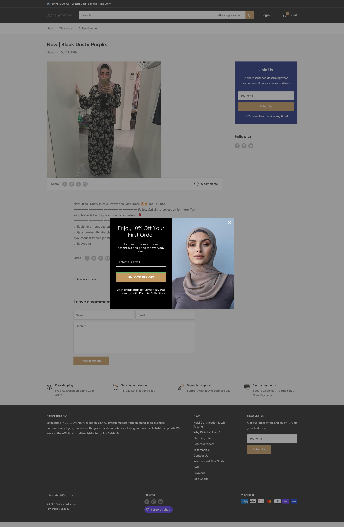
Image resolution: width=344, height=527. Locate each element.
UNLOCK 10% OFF (141, 277)
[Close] (229, 222)
